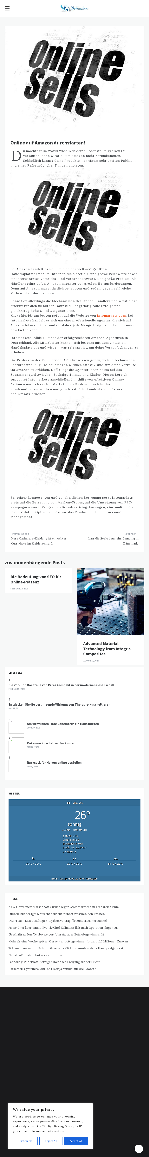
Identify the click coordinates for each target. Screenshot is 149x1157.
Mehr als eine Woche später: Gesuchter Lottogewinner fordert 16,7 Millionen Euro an (68, 941)
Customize (25, 1141)
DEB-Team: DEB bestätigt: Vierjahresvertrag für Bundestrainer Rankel (58, 921)
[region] (50, 1126)
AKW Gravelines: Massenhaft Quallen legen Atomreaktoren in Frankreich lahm (64, 907)
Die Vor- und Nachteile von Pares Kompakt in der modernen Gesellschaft (61, 685)
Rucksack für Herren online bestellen (54, 762)
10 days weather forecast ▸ (74, 878)
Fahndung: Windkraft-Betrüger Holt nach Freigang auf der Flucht (54, 962)
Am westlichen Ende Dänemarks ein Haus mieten (63, 724)
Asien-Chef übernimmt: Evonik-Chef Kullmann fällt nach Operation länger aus (63, 927)
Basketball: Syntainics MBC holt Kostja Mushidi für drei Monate (52, 969)
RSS (15, 899)
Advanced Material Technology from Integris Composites (107, 648)
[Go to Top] (139, 1149)
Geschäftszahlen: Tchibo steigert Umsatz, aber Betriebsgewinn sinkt (56, 934)
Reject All (51, 1141)
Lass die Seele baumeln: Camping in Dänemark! (113, 541)
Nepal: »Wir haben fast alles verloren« (35, 955)
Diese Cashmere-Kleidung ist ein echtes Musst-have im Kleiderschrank (38, 541)
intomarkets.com (111, 315)
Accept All (75, 1141)
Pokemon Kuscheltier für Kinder (51, 743)
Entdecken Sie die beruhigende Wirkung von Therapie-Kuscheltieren (59, 704)
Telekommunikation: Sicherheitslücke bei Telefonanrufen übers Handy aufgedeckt (66, 948)
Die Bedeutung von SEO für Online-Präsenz (35, 579)
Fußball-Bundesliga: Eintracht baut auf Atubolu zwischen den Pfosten (57, 914)
